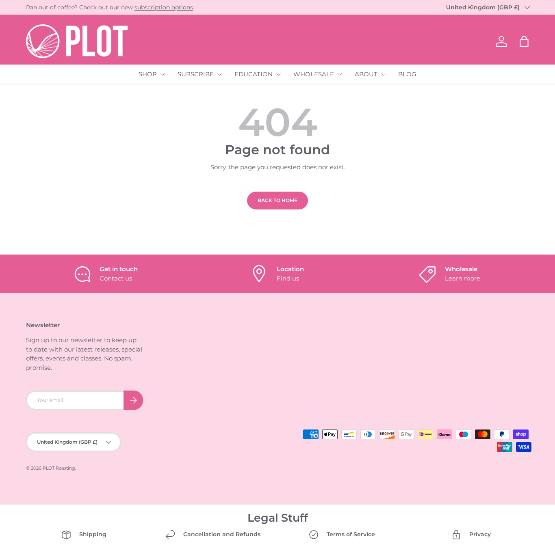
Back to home (277, 200)
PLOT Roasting (59, 468)
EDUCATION (253, 74)
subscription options (163, 7)
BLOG (407, 74)
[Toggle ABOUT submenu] (383, 74)
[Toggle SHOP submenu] (162, 74)
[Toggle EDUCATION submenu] (278, 74)
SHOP (148, 74)
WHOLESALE (313, 74)
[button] (524, 41)
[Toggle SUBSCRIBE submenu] (219, 74)
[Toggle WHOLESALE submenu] (340, 74)
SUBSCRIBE (196, 74)
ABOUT (366, 74)
